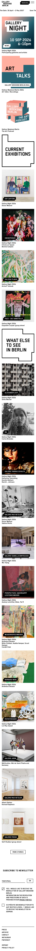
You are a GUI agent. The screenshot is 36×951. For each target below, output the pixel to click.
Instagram (6, 938)
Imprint (5, 945)
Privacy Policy (8, 948)
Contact (5, 935)
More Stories (18, 852)
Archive (5, 932)
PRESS (4, 930)
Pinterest (6, 940)
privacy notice (25, 900)
